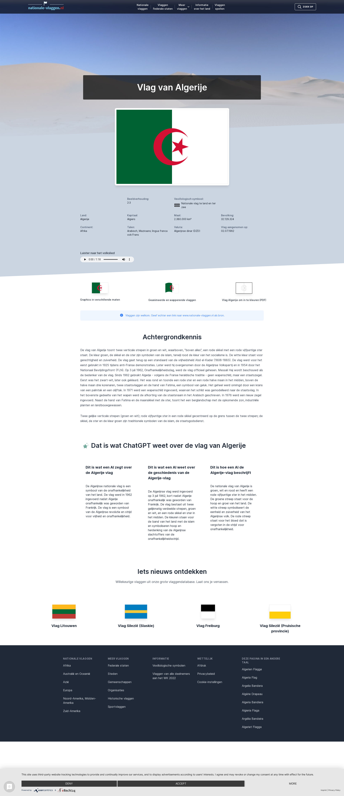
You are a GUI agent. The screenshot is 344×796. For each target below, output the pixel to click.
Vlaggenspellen (220, 6)
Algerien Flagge (252, 669)
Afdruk (201, 665)
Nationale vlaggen (143, 6)
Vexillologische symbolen (168, 665)
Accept (181, 783)
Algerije (84, 219)
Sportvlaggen (117, 706)
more (293, 783)
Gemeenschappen (120, 682)
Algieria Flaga (250, 710)
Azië (66, 682)
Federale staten (118, 665)
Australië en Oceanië (76, 674)
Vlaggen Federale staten (163, 6)
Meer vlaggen (182, 6)
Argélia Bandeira (252, 718)
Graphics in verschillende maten (100, 299)
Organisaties (116, 690)
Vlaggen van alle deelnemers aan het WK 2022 (171, 676)
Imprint (324, 790)
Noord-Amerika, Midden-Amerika (79, 701)
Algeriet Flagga (252, 727)
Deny (69, 783)
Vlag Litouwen (64, 626)
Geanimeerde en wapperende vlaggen (172, 299)
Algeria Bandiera (252, 702)
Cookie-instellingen (209, 682)
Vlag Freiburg (208, 626)
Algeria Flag (249, 677)
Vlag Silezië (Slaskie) (136, 626)
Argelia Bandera (252, 686)
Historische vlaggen (121, 698)
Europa (67, 690)
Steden (113, 674)
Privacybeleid (206, 674)
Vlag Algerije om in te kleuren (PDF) (244, 299)
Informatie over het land (202, 6)
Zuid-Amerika (71, 711)
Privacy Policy (334, 790)
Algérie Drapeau (252, 694)
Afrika (67, 665)
